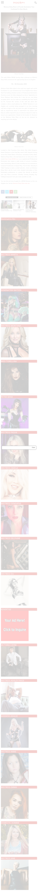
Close (33, 447)
